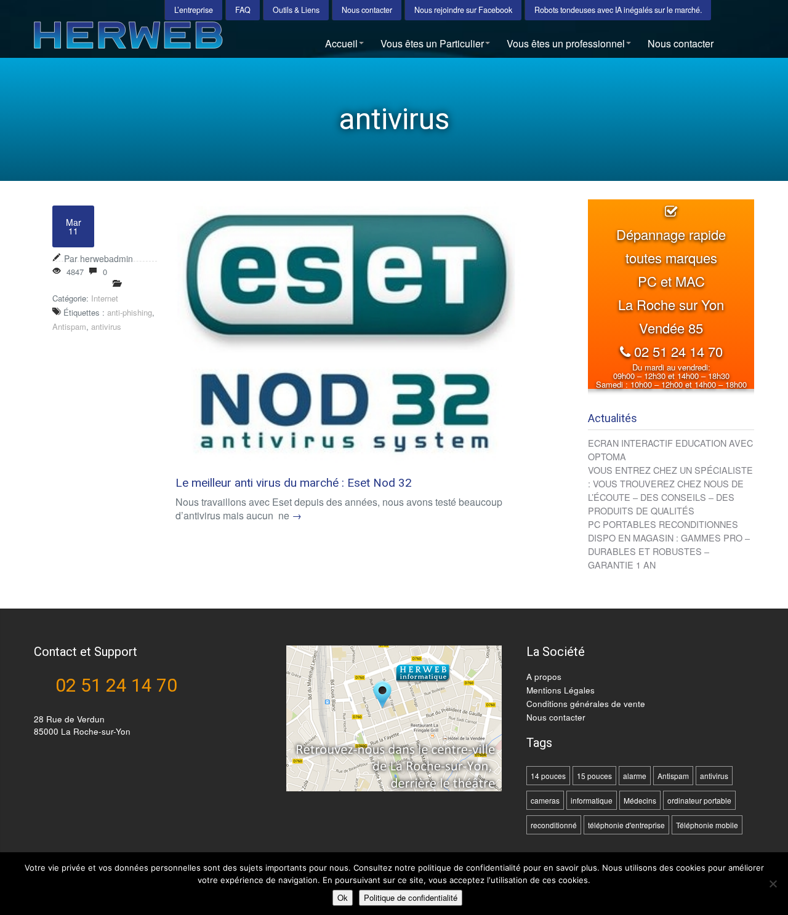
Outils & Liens (296, 9)
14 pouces (548, 775)
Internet (104, 298)
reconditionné (554, 825)
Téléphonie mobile (707, 825)
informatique (592, 800)
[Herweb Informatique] (169, 40)
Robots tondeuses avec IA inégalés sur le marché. (618, 9)
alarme (634, 775)
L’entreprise (193, 9)
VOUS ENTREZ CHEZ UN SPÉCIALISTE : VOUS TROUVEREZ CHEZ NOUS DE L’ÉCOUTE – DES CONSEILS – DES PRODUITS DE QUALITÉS (670, 490)
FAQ (243, 9)
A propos (543, 676)
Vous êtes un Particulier (432, 43)
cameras (545, 800)
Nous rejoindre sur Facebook (463, 9)
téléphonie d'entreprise (626, 825)
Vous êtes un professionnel (566, 43)
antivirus (106, 326)
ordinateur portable (699, 800)
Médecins (640, 800)
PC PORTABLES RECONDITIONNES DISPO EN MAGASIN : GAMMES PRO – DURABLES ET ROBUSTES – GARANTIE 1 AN (669, 544)
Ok (342, 897)
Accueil (341, 43)
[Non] (772, 883)
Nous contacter (367, 9)
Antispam (69, 326)
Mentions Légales (560, 690)
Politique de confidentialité (410, 897)
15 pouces (594, 775)
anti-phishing (129, 312)
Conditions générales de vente (585, 703)
